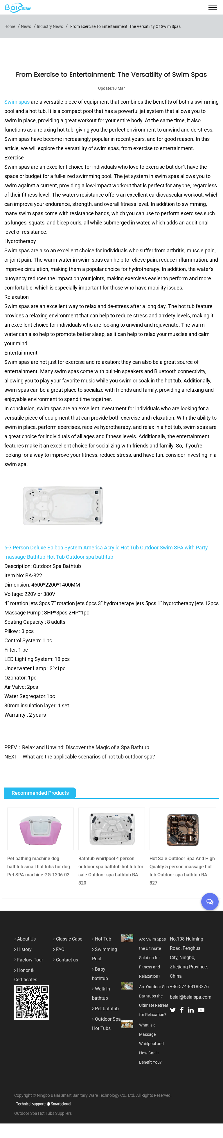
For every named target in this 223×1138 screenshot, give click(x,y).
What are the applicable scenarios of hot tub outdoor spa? (89, 757)
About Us (26, 939)
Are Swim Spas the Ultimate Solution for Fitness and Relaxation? (152, 958)
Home (9, 26)
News (26, 26)
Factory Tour (29, 960)
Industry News (50, 26)
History (24, 949)
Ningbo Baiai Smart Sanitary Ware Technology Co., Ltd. (86, 1095)
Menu (213, 7)
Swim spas (17, 102)
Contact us (66, 960)
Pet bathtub (106, 1008)
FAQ (59, 949)
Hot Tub (102, 939)
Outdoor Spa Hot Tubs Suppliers (43, 1113)
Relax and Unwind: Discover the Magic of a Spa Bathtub (85, 747)
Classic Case (68, 939)
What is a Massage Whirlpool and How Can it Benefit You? (151, 1044)
